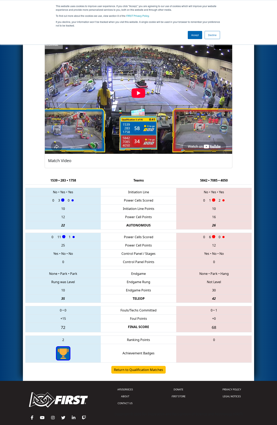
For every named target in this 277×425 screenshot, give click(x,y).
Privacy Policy (137, 15)
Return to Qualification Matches (138, 370)
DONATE (178, 389)
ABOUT (125, 396)
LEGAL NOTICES (232, 396)
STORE (179, 396)
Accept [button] (195, 35)
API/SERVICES (125, 389)
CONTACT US (125, 403)
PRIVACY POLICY (231, 389)
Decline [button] (212, 35)
